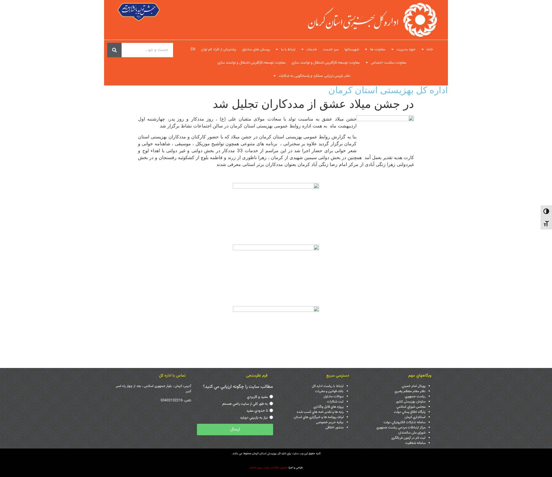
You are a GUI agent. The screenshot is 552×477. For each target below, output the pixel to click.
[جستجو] (114, 50)
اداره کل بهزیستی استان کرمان (388, 90)
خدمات (311, 49)
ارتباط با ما (288, 49)
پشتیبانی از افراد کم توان (218, 49)
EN (193, 49)
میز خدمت (331, 49)
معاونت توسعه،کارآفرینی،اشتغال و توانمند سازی (326, 63)
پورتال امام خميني (413, 386)
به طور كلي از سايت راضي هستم (245, 404)
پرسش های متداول (256, 49)
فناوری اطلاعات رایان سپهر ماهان (268, 467)
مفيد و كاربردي (257, 397)
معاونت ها (378, 49)
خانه (430, 49)
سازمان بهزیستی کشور (410, 401)
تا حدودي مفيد (257, 411)
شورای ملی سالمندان (411, 432)
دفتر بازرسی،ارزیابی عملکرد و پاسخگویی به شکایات (314, 76)
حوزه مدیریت (406, 49)
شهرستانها (351, 49)
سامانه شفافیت (415, 443)
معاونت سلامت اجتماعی (389, 63)
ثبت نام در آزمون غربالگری (408, 437)
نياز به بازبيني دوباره (254, 418)
